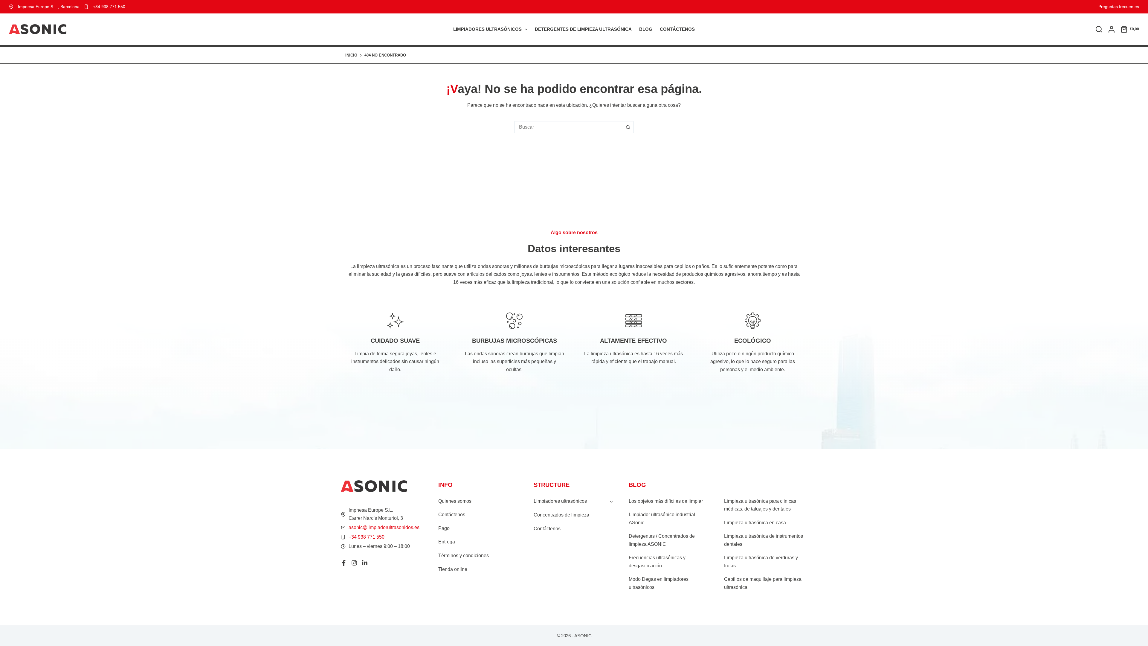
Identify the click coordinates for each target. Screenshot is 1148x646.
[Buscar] (1099, 29)
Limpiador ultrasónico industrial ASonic (662, 518)
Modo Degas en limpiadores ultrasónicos (659, 583)
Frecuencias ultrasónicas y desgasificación (657, 561)
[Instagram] (354, 563)
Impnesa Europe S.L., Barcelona (49, 6)
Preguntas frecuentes (1118, 6)
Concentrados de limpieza (561, 514)
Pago (444, 528)
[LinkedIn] (365, 563)
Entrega (446, 541)
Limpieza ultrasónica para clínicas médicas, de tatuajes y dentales (760, 505)
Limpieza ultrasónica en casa (755, 522)
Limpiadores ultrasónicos (487, 29)
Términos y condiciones (463, 555)
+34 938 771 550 (109, 6)
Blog (645, 29)
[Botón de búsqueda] (627, 127)
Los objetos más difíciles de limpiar (666, 501)
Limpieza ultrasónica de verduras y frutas (761, 561)
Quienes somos (454, 501)
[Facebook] (344, 563)
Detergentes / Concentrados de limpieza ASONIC (662, 540)
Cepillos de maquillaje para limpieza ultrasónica (763, 583)
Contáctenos (677, 29)
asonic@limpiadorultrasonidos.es (384, 527)
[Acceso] (1111, 29)
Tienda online (452, 569)
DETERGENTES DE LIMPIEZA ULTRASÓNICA (583, 29)
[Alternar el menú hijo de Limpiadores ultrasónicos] (611, 501)
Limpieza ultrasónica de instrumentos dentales (763, 540)
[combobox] (568, 127)
